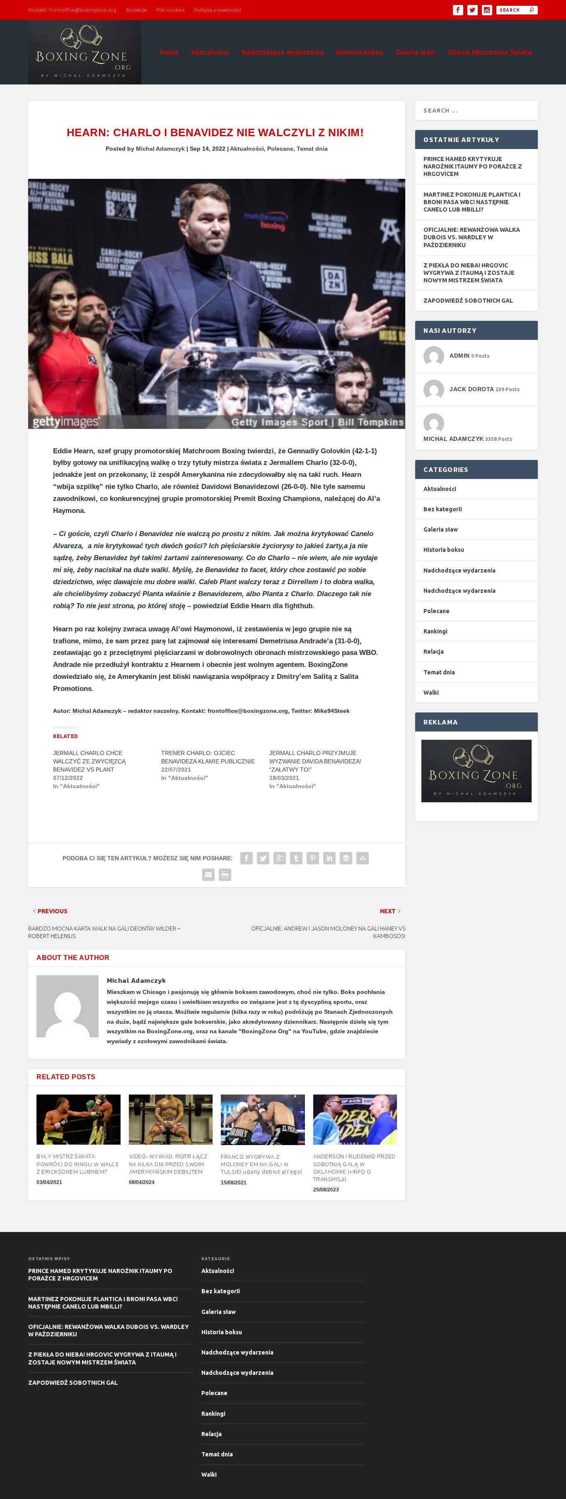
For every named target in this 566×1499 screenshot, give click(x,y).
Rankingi (435, 631)
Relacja (433, 651)
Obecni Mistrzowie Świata (489, 52)
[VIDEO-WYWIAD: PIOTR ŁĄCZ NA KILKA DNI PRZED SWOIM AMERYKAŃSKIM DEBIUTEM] (171, 1120)
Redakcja (136, 9)
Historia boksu (359, 52)
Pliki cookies (170, 9)
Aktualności (210, 52)
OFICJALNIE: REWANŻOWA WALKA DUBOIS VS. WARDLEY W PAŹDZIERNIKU (471, 237)
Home (169, 52)
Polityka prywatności (217, 9)
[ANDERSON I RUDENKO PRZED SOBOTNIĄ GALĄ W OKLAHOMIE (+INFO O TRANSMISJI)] (355, 1120)
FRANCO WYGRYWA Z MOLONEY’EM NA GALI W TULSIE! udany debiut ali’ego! (261, 1164)
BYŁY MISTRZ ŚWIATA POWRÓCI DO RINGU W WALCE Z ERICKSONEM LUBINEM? (77, 1164)
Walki (431, 692)
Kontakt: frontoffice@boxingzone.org (72, 9)
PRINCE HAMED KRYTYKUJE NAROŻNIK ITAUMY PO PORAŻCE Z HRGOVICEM (472, 166)
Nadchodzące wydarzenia (283, 52)
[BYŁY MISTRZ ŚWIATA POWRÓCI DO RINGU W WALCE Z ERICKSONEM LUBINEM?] (78, 1120)
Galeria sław (415, 52)
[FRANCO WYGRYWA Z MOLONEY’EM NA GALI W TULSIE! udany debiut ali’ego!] (263, 1120)
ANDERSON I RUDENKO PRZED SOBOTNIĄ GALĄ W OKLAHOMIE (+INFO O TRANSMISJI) (354, 1168)
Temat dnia (312, 148)
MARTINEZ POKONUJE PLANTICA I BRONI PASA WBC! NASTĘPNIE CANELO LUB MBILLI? (471, 202)
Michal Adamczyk (160, 148)
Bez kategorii (442, 509)
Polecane (280, 148)
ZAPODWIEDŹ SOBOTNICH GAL (468, 300)
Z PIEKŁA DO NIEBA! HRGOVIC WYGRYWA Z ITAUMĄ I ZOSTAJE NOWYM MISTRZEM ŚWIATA (469, 273)
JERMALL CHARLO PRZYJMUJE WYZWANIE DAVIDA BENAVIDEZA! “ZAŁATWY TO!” (315, 761)
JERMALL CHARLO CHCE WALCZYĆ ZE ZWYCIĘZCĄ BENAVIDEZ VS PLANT (89, 761)
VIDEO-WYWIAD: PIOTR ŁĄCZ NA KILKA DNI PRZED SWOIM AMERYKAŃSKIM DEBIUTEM (168, 1164)
